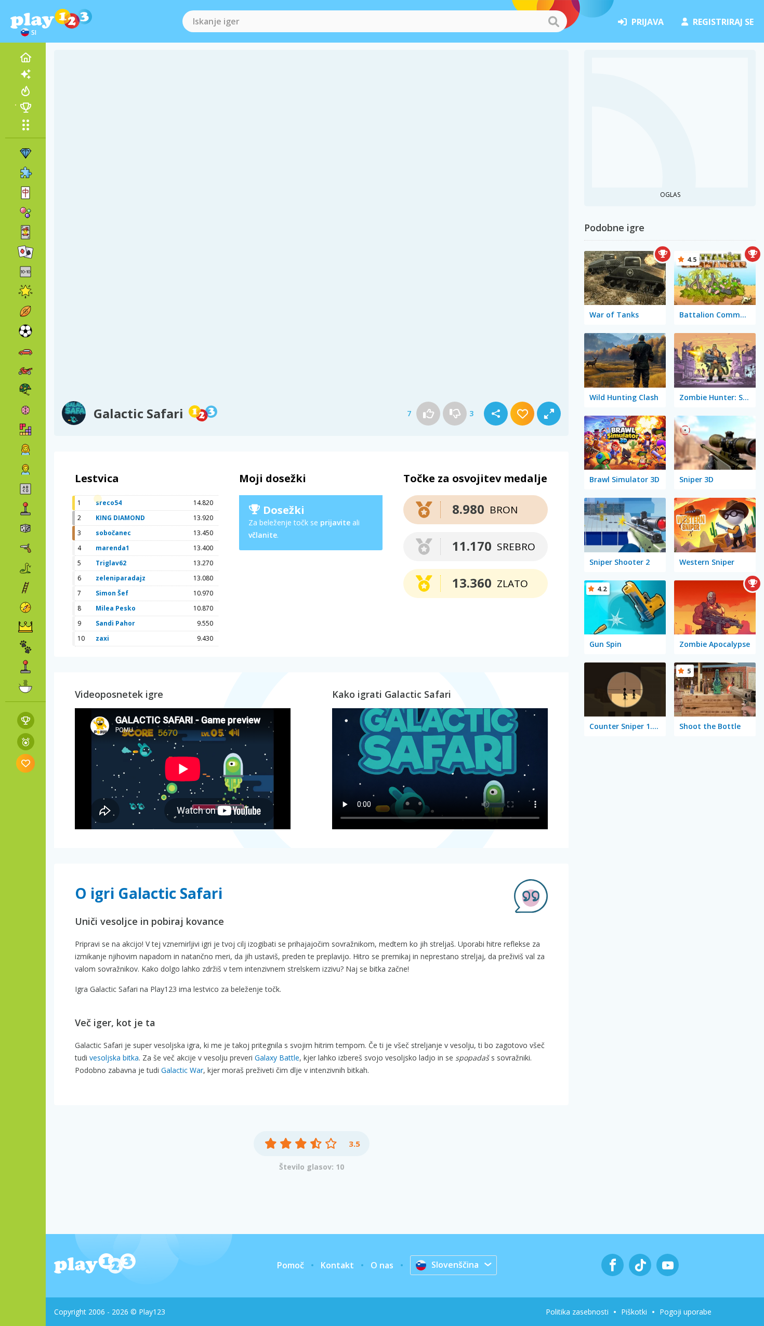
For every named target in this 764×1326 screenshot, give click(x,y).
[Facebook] (612, 1265)
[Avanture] (25, 607)
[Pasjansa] (25, 252)
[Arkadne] (25, 509)
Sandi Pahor (115, 623)
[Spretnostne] (25, 588)
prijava (647, 22)
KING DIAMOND (120, 517)
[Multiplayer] (25, 667)
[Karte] (25, 232)
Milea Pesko (116, 608)
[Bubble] (25, 212)
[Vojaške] (25, 390)
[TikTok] (640, 1265)
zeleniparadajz (121, 578)
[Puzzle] (25, 173)
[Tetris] (25, 430)
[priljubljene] (25, 763)
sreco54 (109, 502)
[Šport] (25, 311)
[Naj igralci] (25, 107)
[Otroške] (25, 469)
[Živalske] (25, 647)
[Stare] (25, 568)
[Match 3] (25, 153)
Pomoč (290, 1265)
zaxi (102, 638)
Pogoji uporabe (686, 1312)
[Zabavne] (25, 291)
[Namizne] (25, 528)
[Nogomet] (25, 331)
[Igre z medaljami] (25, 741)
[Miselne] (25, 410)
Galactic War (182, 1070)
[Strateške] (25, 627)
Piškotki (634, 1312)
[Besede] (25, 489)
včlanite (262, 535)
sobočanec (113, 532)
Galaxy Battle (277, 1058)
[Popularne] (25, 91)
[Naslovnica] (25, 57)
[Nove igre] (25, 74)
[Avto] (25, 351)
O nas (382, 1265)
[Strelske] (25, 548)
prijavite (335, 522)
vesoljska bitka (114, 1058)
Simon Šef (112, 593)
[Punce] (25, 449)
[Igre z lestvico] (25, 720)
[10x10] (25, 272)
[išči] (553, 21)
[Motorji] (25, 370)
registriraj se (723, 22)
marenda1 (112, 547)
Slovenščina (455, 1264)
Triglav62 (111, 563)
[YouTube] (667, 1265)
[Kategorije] (25, 124)
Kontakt (337, 1265)
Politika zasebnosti (577, 1312)
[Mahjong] (25, 193)
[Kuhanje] (25, 686)
